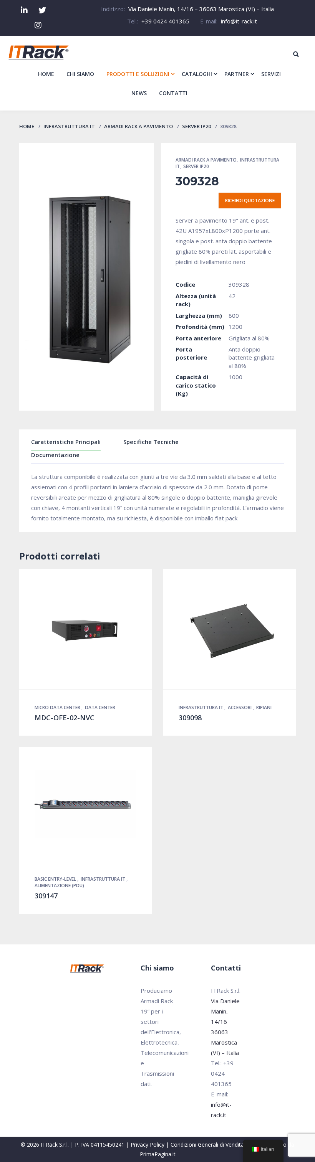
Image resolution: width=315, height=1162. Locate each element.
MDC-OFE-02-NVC (64, 717)
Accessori (240, 707)
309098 (190, 717)
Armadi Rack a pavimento (138, 126)
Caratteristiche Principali (66, 442)
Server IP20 (196, 126)
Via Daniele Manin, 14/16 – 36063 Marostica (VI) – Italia (201, 9)
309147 (46, 895)
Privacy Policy (147, 1144)
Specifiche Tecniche (151, 442)
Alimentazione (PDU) (59, 885)
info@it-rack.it (239, 21)
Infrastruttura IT (69, 126)
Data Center (100, 707)
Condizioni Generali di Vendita (207, 1144)
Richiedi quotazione (250, 200)
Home (26, 126)
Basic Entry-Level (56, 879)
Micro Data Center (58, 707)
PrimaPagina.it (158, 1154)
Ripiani (264, 707)
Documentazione (55, 455)
